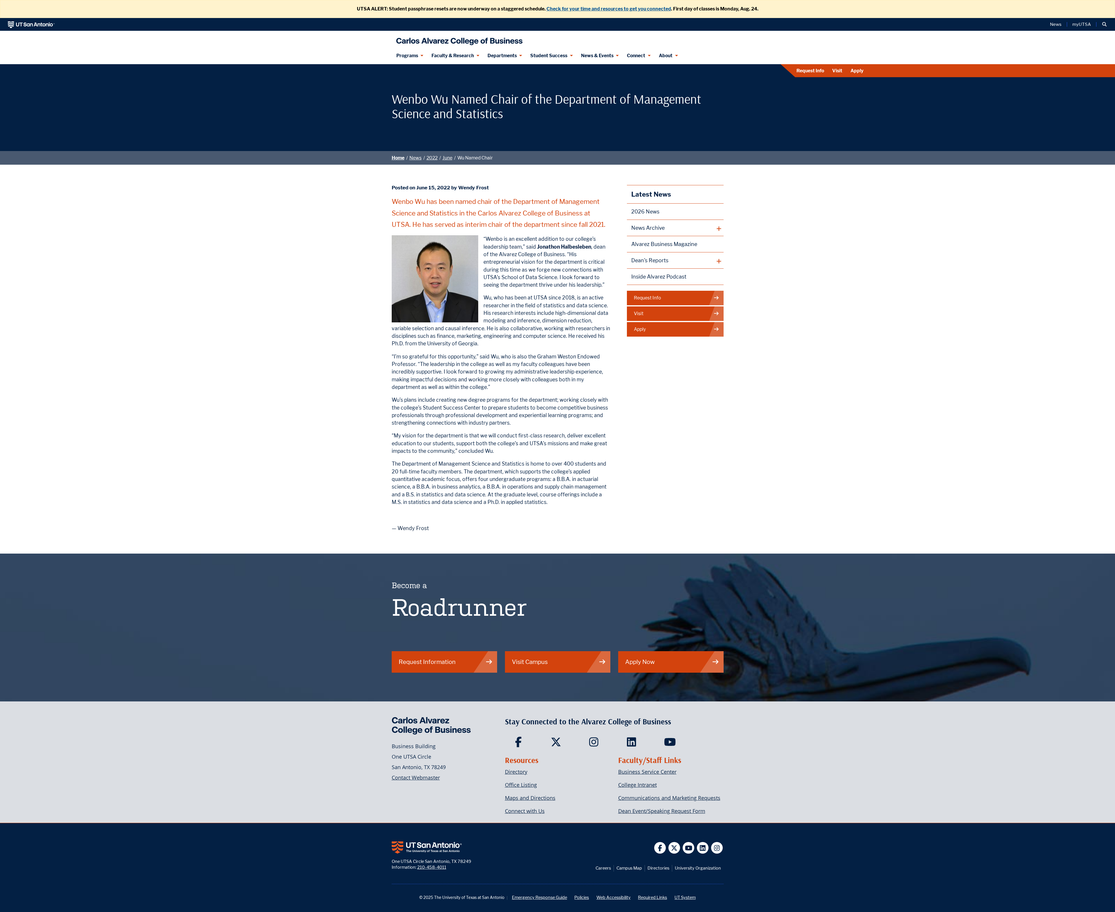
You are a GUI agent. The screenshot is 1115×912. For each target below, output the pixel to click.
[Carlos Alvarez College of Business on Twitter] (557, 743)
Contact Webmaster (416, 777)
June (447, 158)
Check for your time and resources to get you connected (608, 9)
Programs (407, 55)
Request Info (810, 70)
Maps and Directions (530, 797)
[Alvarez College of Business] (458, 39)
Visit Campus (530, 661)
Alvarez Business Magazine (664, 244)
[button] (1104, 24)
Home (398, 158)
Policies (581, 897)
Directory (516, 771)
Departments (502, 55)
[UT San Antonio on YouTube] (689, 848)
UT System (685, 897)
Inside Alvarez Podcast (658, 277)
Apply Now (640, 661)
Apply (857, 70)
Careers (603, 868)
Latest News (651, 194)
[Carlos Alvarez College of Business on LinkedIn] (632, 743)
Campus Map (629, 868)
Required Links (652, 897)
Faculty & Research (452, 55)
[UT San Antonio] (31, 24)
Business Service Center (647, 771)
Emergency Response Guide (539, 897)
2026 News (645, 212)
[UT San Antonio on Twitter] (674, 848)
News (1056, 24)
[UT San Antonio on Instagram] (717, 848)
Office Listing (521, 784)
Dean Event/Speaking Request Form (661, 810)
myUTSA (1081, 24)
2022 (432, 158)
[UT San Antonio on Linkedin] (703, 848)
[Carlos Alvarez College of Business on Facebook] (519, 743)
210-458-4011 (431, 867)
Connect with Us (525, 810)
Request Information (427, 661)
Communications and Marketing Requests (669, 797)
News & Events (597, 55)
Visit (837, 70)
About (665, 55)
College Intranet (637, 784)
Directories (658, 868)
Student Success (548, 55)
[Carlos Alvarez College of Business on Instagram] (595, 743)
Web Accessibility (613, 897)
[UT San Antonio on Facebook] (660, 848)
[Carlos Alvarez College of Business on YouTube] (670, 743)
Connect (636, 55)
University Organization (698, 868)
